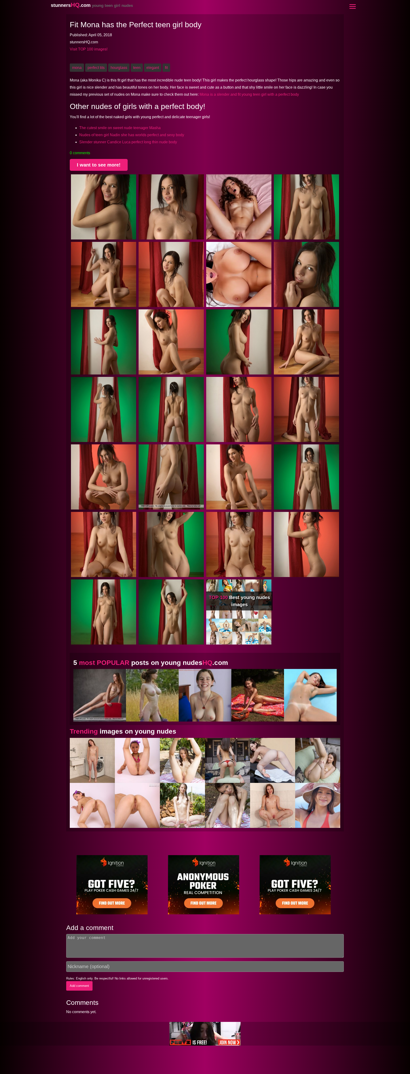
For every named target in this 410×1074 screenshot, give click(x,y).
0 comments (80, 153)
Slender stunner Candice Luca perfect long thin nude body (128, 142)
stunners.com (92, 5)
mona (77, 68)
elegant (152, 68)
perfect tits (96, 68)
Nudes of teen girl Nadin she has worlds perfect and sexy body (131, 135)
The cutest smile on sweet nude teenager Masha (120, 128)
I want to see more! (99, 164)
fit (166, 68)
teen (136, 68)
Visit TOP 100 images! (88, 49)
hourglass (119, 68)
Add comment (79, 986)
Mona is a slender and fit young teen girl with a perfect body (249, 94)
